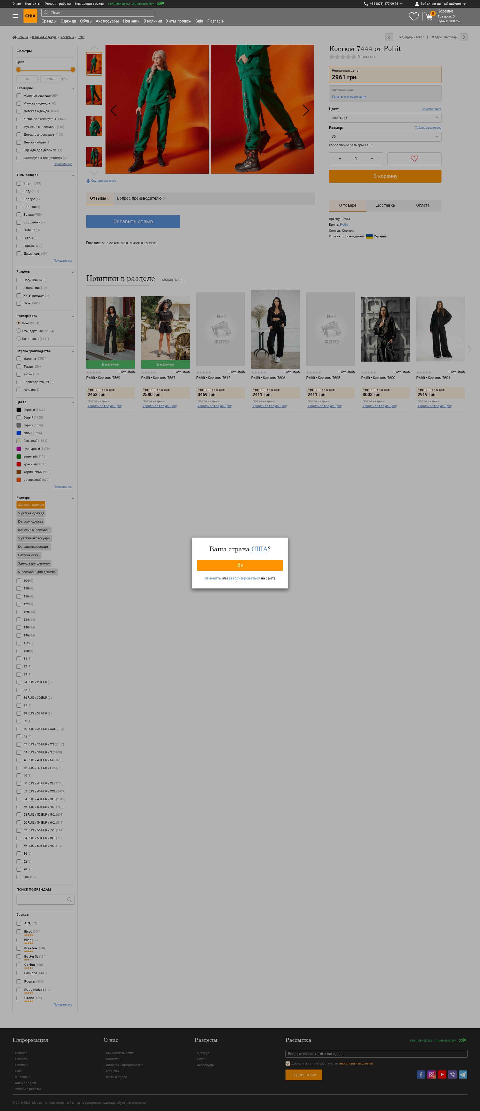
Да (240, 565)
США (259, 549)
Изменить (212, 578)
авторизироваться (244, 578)
